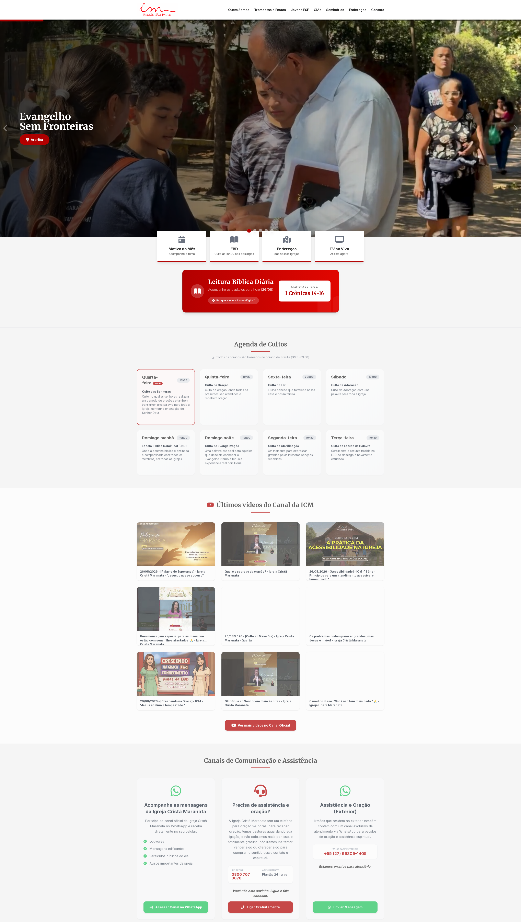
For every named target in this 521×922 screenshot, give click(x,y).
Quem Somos (238, 10)
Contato (377, 10)
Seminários (335, 10)
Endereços (357, 10)
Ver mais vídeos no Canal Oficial (264, 723)
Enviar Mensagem (347, 905)
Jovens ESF (300, 10)
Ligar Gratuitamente (263, 905)
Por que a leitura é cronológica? (235, 300)
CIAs (317, 10)
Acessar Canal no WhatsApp (178, 905)
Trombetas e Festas (270, 10)
